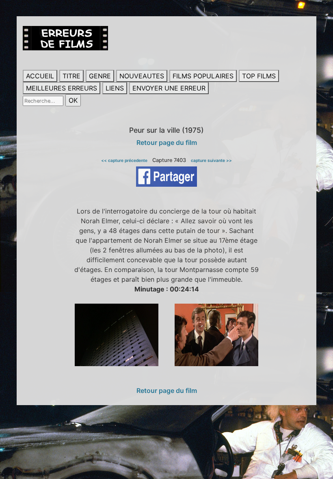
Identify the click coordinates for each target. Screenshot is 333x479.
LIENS (115, 88)
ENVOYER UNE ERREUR (168, 88)
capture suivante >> (211, 160)
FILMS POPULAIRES (203, 76)
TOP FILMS (259, 76)
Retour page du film (166, 142)
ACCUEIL (40, 76)
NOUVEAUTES (141, 76)
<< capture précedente (124, 160)
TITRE (71, 76)
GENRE (100, 76)
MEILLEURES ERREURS (61, 88)
